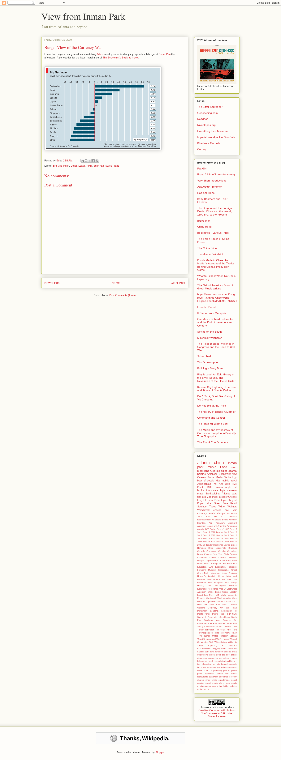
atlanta (203, 462)
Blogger (223, 497)
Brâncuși (232, 548)
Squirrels (227, 620)
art (235, 487)
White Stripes (220, 642)
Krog (221, 589)
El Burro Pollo (211, 500)
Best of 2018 (222, 535)
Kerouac (233, 585)
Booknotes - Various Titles (213, 232)
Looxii (81, 165)
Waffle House (222, 639)
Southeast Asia (212, 620)
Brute (210, 548)
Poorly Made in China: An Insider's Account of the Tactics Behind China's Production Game (215, 265)
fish (199, 661)
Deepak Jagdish (205, 560)
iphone (205, 664)
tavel (221, 686)
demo (199, 658)
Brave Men (203, 220)
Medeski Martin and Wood (209, 598)
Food (223, 467)
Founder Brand (206, 307)
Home (115, 282)
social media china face (217, 683)
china (219, 462)
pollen (234, 670)
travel (234, 480)
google (210, 480)
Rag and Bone (206, 192)
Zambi (200, 645)
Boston (227, 545)
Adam (100, 54)
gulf (228, 661)
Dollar (74, 165)
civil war (231, 510)
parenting (217, 670)
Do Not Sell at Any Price (211, 405)
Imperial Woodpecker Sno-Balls (216, 137)
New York (215, 604)
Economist (225, 474)
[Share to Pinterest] (97, 161)
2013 (208, 516)
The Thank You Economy (212, 442)
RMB (89, 165)
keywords (232, 664)
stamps (221, 513)
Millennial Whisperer (209, 337)
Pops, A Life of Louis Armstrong (216, 174)
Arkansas (212, 474)
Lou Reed (209, 595)
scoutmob (223, 677)
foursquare (212, 490)
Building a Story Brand (210, 368)
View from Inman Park (83, 16)
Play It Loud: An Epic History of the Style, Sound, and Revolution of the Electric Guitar (216, 377)
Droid (206, 563)
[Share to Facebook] (93, 161)
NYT (234, 601)
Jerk (227, 582)
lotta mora (211, 667)
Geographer (223, 570)
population (209, 673)
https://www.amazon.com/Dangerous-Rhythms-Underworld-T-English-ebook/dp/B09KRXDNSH (217, 297)
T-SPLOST (228, 626)
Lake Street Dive (217, 503)
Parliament (202, 611)
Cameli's (201, 551)
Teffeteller (209, 630)
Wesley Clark (207, 642)
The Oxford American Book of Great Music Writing (215, 287)
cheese (217, 510)
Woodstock (203, 510)
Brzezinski (221, 548)
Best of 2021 (222, 538)
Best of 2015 (222, 532)
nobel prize (202, 670)
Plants (200, 614)
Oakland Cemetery (207, 608)
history (233, 661)
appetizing (212, 645)
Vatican (233, 636)
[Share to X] (90, 161)
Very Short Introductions (211, 180)
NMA (218, 601)
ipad (199, 664)
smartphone (224, 680)
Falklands (232, 567)
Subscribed (204, 356)
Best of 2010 (223, 529)
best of (201, 480)
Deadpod (202, 118)
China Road (204, 226)
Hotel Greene (213, 579)
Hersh (221, 576)
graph (210, 661)
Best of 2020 (209, 538)
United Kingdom (220, 636)
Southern (202, 506)
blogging (216, 648)
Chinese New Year (213, 554)
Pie (235, 611)
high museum (228, 490)
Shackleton (224, 617)
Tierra (216, 633)
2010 (199, 516)
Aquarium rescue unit (207, 526)
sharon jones (203, 680)
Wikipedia (232, 642)
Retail (233, 503)
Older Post (178, 282)
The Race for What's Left (212, 423)
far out (218, 658)
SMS (234, 614)
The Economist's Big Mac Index (120, 57)
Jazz (234, 467)
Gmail (234, 570)
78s (215, 516)
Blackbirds (218, 545)
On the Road (228, 608)
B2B (207, 529)
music (212, 467)
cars (212, 652)
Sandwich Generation (207, 617)
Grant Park (203, 573)
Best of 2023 (209, 541)
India (210, 582)
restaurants (202, 677)
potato (220, 673)
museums (232, 667)
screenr (233, 677)
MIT (217, 595)
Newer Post (52, 282)
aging (224, 470)
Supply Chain (203, 626)
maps (200, 493)
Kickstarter (202, 589)
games (204, 661)
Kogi (210, 589)
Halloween (214, 573)
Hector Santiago (229, 573)
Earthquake (216, 563)
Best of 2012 (209, 532)
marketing (203, 470)
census (227, 652)
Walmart (232, 506)
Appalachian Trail (207, 484)
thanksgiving (212, 493)
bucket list (232, 648)
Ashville (200, 529)
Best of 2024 (222, 541)
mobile (225, 480)
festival (226, 658)
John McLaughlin (216, 585)
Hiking (228, 576)
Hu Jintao (227, 579)
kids (218, 480)
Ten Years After (223, 630)
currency (202, 513)
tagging (215, 686)
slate (214, 680)
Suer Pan (98, 165)
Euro (211, 567)
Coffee (213, 557)
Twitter (221, 506)
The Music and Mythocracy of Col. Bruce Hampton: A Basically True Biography (216, 433)
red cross (231, 673)
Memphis (227, 598)
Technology (230, 477)
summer (207, 686)
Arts (221, 484)
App (210, 523)
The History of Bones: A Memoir (216, 411)
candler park (203, 652)
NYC (229, 601)
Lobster (233, 592)
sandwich (213, 677)
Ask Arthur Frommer (209, 186)
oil (211, 670)
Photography (226, 611)
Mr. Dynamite (209, 601)
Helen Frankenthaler (207, 576)
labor (199, 667)
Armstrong (232, 526)
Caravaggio (211, 551)
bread (223, 648)
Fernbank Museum (206, 570)
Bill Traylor (208, 545)
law (204, 667)
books (200, 490)
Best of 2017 (209, 535)
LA (225, 589)
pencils (226, 670)
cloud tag (220, 655)
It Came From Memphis (211, 313)
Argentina (222, 526)
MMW (223, 595)
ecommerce (208, 658)
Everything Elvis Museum (212, 131)
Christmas (202, 557)
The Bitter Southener (210, 106)
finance (233, 658)
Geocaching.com (207, 112)
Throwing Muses (205, 633)
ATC (223, 516)
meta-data (222, 667)
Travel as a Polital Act (210, 254)
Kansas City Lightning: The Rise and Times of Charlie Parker (216, 389)
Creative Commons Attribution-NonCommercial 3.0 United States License (217, 713)
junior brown (221, 664)
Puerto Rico (218, 614)
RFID (228, 614)
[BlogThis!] (86, 161)
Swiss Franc (112, 165)
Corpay (201, 149)
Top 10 (233, 633)
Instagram (218, 582)
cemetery (219, 652)
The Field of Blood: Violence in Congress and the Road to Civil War (216, 347)
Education (201, 567)
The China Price (207, 248)
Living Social (221, 592)
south (212, 513)
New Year (202, 604)
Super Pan (165, 54)
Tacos (212, 506)
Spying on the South (209, 331)
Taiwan (219, 487)
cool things (231, 655)
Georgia (215, 470)
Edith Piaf (232, 563)
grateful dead (220, 661)
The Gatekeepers (207, 362)
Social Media (215, 477)
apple (228, 487)
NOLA (224, 601)
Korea (215, 589)
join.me (211, 664)
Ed (224, 563)
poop (199, 673)
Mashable (232, 595)
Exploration (220, 567)
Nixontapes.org (206, 124)
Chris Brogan (230, 554)
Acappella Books (220, 520)
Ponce (207, 614)
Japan (224, 500)
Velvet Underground (206, 639)
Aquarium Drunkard (226, 523)
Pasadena (213, 611)
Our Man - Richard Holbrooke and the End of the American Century (215, 322)
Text (235, 630)
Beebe (213, 529)
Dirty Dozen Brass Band (225, 560)
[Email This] (82, 161)
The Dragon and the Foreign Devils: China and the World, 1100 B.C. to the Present (214, 211)
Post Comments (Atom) (122, 295)
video (226, 686)
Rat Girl (201, 168)
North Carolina (229, 604)
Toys (199, 636)
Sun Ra (221, 623)
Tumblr (207, 636)
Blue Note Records (208, 143)
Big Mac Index (61, 165)
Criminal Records (227, 557)
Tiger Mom (225, 633)
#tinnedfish (232, 513)
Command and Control (211, 417)
